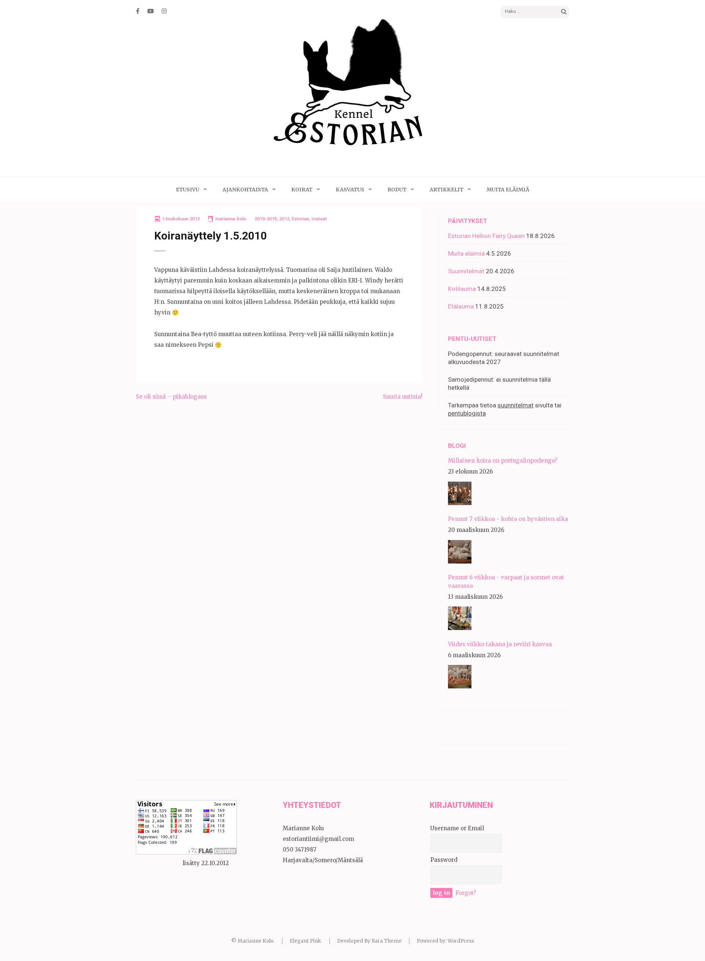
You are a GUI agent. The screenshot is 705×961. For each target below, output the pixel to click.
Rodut (396, 189)
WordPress (461, 941)
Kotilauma (462, 288)
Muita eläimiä (508, 189)
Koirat (301, 189)
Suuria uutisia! (402, 396)
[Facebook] (138, 11)
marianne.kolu (230, 219)
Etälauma (461, 306)
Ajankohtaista (245, 189)
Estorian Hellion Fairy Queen (486, 236)
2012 (284, 219)
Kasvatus (350, 189)
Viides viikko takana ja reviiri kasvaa (500, 644)
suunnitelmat (516, 405)
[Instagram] (164, 11)
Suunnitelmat (466, 271)
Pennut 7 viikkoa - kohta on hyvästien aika (508, 518)
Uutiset (319, 219)
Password (444, 859)
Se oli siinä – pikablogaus (171, 396)
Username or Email (457, 828)
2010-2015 (265, 219)
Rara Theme (387, 941)
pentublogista (467, 413)
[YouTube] (150, 11)
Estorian (300, 219)
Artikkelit (446, 189)
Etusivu (187, 189)
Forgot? (465, 892)
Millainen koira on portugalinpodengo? (502, 460)
